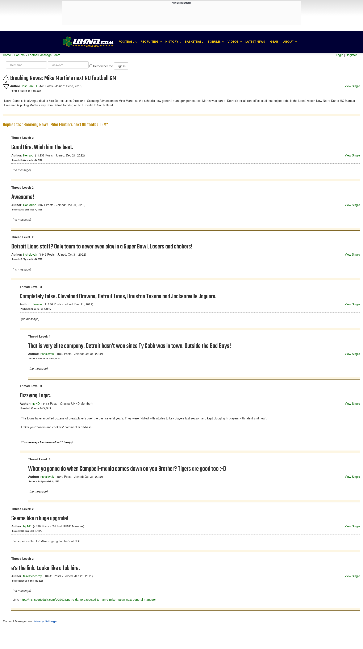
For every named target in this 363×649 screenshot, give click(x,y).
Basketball (194, 41)
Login (339, 55)
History (171, 41)
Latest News (255, 41)
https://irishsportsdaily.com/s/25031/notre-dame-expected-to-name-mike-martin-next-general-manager (88, 599)
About (288, 41)
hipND (36, 403)
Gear (274, 41)
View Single (352, 86)
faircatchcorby (32, 576)
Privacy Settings (45, 621)
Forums (214, 41)
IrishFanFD (29, 86)
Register (351, 55)
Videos (233, 41)
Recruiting (150, 41)
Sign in (121, 66)
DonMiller (29, 205)
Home (7, 55)
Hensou (28, 155)
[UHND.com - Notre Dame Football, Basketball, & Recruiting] (88, 42)
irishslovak (30, 254)
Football (126, 41)
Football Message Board (44, 55)
